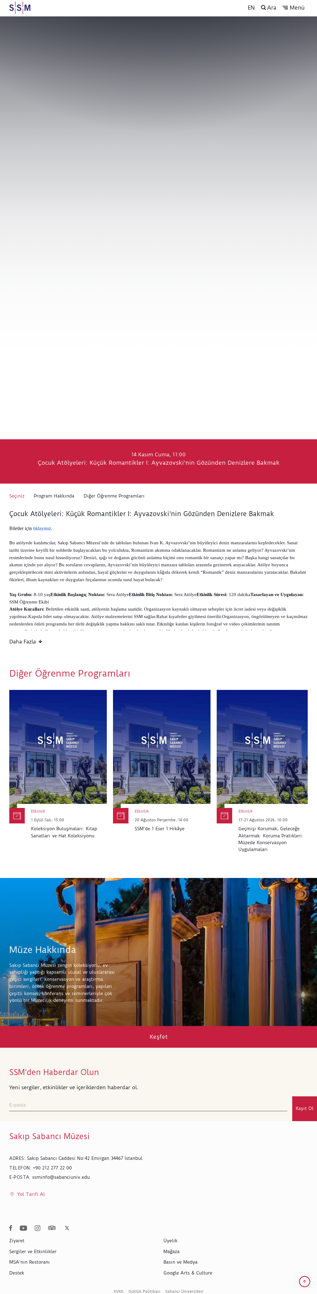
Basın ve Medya (180, 1262)
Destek (16, 1273)
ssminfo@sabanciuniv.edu (61, 1177)
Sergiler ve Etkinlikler (33, 1251)
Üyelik (170, 1241)
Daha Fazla (22, 641)
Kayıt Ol (305, 1108)
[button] (294, 7)
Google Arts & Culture (187, 1273)
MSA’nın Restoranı (29, 1262)
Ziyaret (16, 1241)
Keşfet (159, 1036)
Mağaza (171, 1251)
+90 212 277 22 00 (52, 1168)
